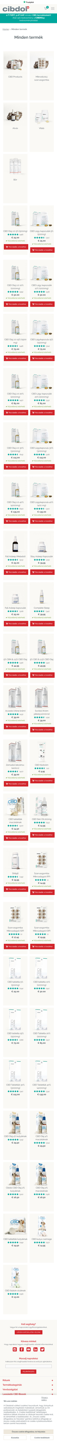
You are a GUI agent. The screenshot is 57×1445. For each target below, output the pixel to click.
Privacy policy (44, 1398)
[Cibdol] (16, 7)
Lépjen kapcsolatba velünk (28, 1332)
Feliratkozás (28, 1372)
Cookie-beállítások (42, 1438)
